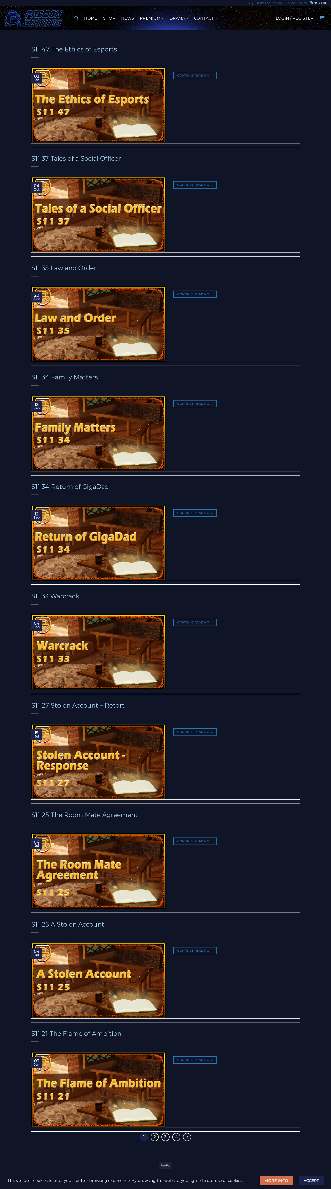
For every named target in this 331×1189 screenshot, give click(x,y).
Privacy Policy (296, 3)
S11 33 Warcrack (55, 596)
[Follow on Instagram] (311, 3)
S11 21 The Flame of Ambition (76, 1033)
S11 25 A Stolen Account (67, 924)
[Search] (76, 18)
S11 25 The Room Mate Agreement (84, 815)
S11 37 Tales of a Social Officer (76, 158)
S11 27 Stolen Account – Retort (78, 705)
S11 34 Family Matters (64, 377)
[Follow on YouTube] (324, 3)
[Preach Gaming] (34, 18)
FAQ (249, 3)
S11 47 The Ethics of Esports (74, 49)
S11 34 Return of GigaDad (70, 486)
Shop (109, 18)
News (127, 18)
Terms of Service (269, 3)
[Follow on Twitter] (315, 3)
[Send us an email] (320, 3)
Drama (177, 18)
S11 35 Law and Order (63, 268)
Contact (204, 18)
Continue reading (195, 75)
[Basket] (322, 18)
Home (90, 18)
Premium (150, 18)
